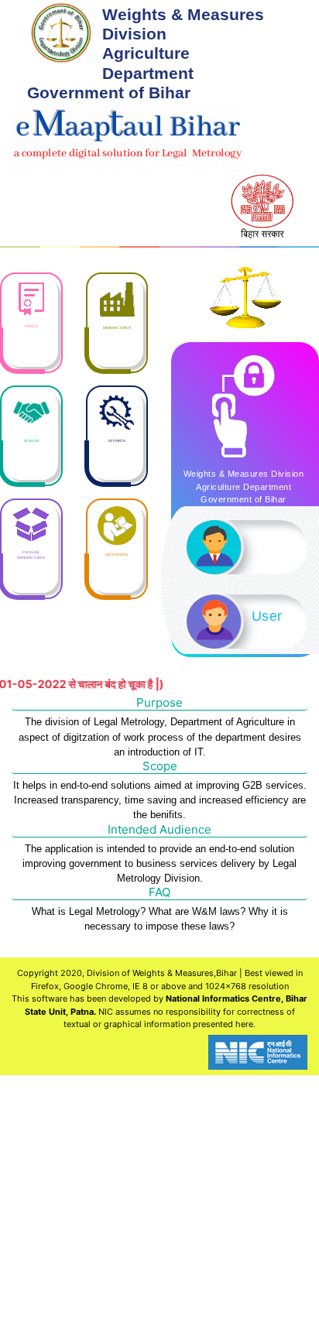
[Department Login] (247, 547)
